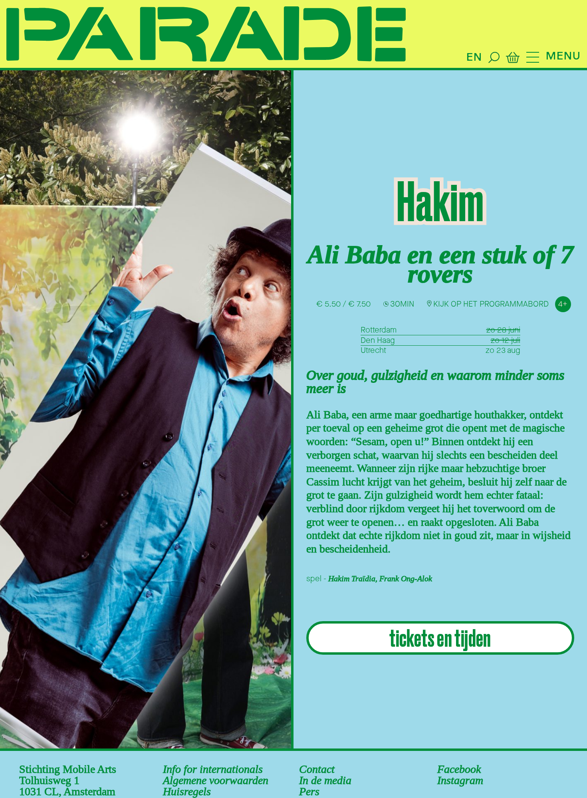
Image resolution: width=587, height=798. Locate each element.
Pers (309, 791)
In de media (325, 780)
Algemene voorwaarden (215, 780)
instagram (460, 780)
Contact (317, 769)
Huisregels (187, 791)
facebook (459, 769)
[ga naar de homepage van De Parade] (206, 34)
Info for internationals (213, 769)
